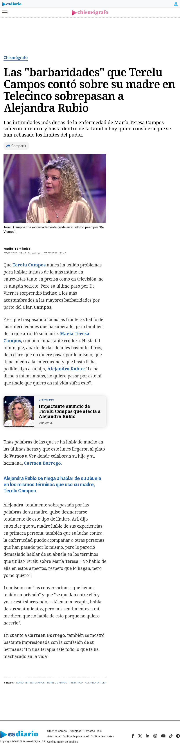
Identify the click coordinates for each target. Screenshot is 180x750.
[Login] (176, 4)
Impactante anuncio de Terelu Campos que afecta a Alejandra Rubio (70, 411)
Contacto (89, 731)
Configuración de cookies (62, 741)
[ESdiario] (12, 4)
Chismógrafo (16, 57)
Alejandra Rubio (96, 682)
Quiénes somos (57, 731)
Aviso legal (54, 736)
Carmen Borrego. (43, 463)
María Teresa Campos (30, 682)
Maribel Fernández (17, 248)
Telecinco (76, 682)
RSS (99, 731)
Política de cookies (102, 736)
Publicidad (75, 731)
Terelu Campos (57, 682)
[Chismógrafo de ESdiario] (90, 13)
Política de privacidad (76, 736)
